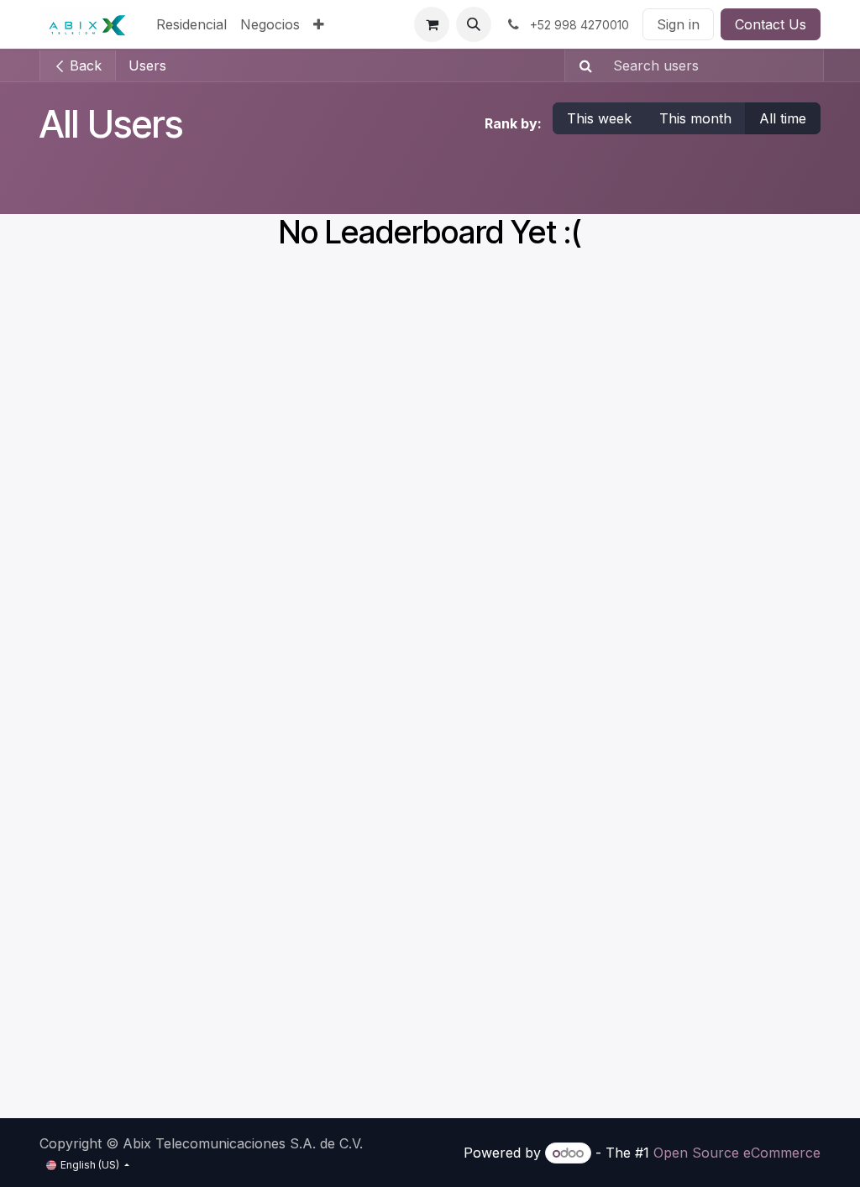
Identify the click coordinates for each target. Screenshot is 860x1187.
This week (599, 118)
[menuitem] (191, 24)
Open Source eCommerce (737, 1152)
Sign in (678, 24)
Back (84, 65)
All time (782, 118)
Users (147, 65)
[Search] (580, 65)
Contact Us (770, 24)
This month (695, 118)
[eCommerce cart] (431, 24)
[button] (473, 24)
